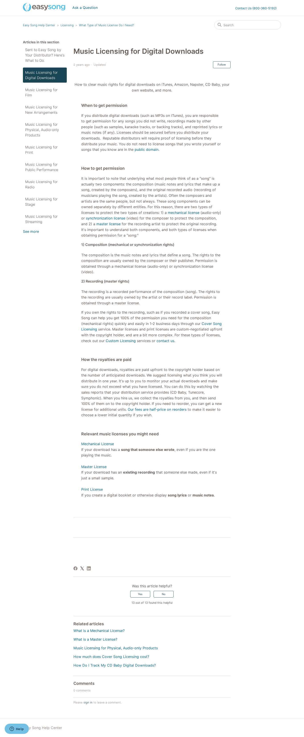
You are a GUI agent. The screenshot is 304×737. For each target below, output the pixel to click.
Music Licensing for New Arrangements (41, 110)
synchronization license (105, 218)
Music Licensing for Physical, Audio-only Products (42, 129)
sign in (88, 702)
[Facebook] (75, 568)
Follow (222, 64)
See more (31, 231)
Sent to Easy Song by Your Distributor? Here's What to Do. (45, 55)
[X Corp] (82, 568)
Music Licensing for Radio (41, 184)
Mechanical (91, 444)
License (107, 444)
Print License (92, 489)
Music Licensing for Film (41, 92)
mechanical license (183, 212)
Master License (94, 466)
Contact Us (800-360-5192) (256, 8)
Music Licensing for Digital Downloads (41, 75)
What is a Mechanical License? (99, 630)
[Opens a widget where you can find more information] (16, 729)
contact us (165, 341)
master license (108, 224)
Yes (140, 594)
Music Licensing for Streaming (41, 219)
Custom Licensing (121, 341)
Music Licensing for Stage (41, 202)
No (163, 594)
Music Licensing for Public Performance (41, 167)
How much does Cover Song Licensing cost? (111, 656)
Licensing (67, 25)
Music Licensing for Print (41, 150)
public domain (146, 149)
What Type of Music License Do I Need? (106, 25)
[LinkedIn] (89, 568)
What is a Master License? (95, 639)
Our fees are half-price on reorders (157, 409)
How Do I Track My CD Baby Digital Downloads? (114, 665)
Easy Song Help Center (39, 25)
